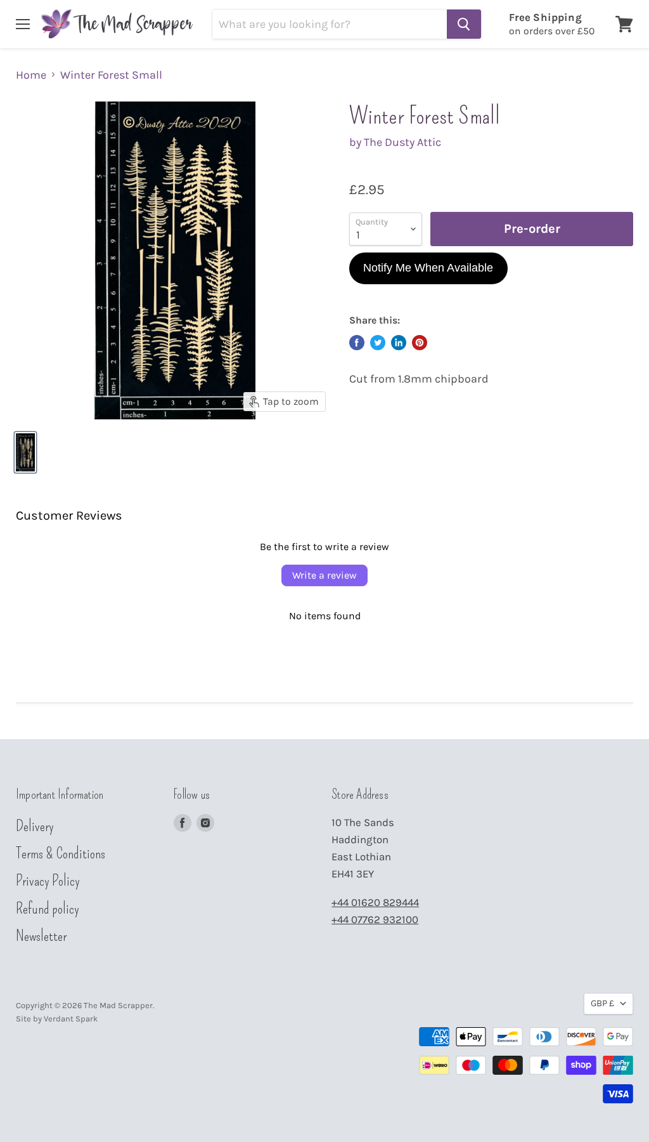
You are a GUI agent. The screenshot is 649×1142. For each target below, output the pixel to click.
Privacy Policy (48, 880)
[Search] (464, 24)
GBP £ (602, 1003)
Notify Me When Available (428, 267)
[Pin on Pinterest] (419, 342)
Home (31, 75)
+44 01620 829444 (375, 902)
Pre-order (532, 228)
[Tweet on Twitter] (377, 342)
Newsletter (41, 936)
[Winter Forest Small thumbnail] (25, 452)
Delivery (35, 826)
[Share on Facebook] (356, 342)
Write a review (324, 575)
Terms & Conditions (60, 853)
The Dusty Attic (402, 142)
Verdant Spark (71, 1018)
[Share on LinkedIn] (398, 342)
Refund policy (47, 908)
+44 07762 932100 (374, 920)
